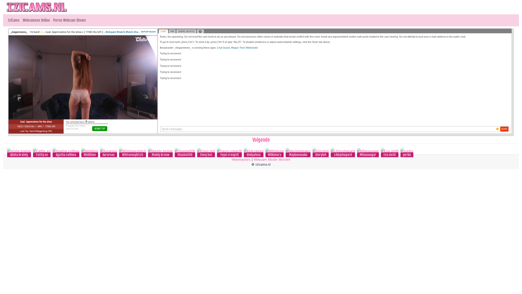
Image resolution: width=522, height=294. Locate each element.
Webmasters (241, 159)
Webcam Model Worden (272, 159)
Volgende (261, 140)
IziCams (13, 20)
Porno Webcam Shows (69, 20)
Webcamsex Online (36, 20)
